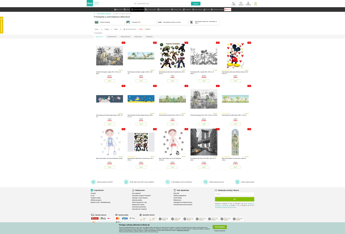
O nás (92, 195)
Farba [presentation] (116, 29)
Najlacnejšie (138, 36)
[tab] (98, 29)
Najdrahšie (149, 36)
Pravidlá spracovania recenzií (183, 204)
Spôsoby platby (137, 200)
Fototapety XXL (136, 22)
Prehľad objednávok (180, 195)
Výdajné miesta (96, 198)
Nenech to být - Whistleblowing (100, 202)
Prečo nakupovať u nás (139, 202)
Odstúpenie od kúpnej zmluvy (183, 202)
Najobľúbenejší (111, 36)
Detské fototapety (105, 22)
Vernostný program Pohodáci (141, 195)
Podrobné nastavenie (219, 230)
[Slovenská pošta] (103, 218)
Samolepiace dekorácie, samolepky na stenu (206, 22)
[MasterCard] (117, 218)
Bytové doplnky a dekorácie (104, 13)
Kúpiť (109, 80)
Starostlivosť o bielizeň (139, 209)
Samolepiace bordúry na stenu (172, 22)
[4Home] (95, 14)
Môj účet (176, 193)
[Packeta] (95, 218)
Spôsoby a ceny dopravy (140, 198)
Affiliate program (96, 200)
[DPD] (109, 218)
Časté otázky (178, 198)
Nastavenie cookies (138, 204)
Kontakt (93, 193)
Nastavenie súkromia (183, 230)
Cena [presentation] (96, 29)
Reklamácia (177, 200)
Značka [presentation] (107, 29)
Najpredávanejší (125, 36)
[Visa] (124, 218)
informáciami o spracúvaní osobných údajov (225, 207)
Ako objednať (136, 193)
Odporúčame (99, 36)
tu (157, 231)
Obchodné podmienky (139, 207)
